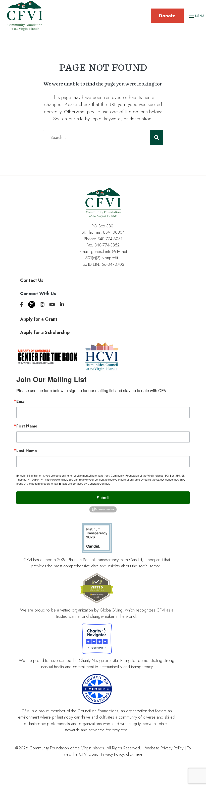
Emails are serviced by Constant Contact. (84, 483)
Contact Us (31, 280)
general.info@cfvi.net (109, 251)
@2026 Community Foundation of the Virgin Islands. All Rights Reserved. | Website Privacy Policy (99, 748)
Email (21, 402)
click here (134, 754)
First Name (26, 426)
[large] (21, 304)
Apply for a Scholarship (45, 332)
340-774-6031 (109, 239)
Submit (103, 497)
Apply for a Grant (38, 319)
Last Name (26, 451)
